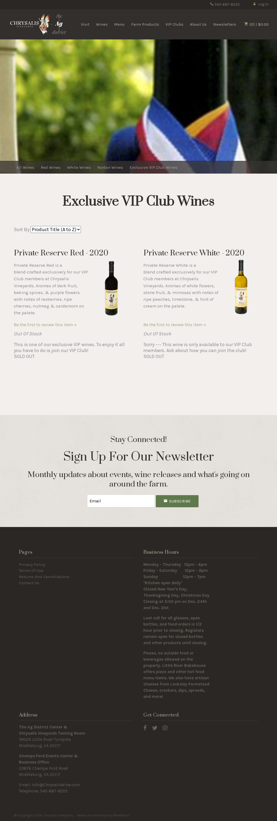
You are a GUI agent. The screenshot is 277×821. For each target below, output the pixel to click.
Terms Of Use (31, 570)
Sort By (21, 229)
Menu (119, 24)
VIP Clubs (174, 24)
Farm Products (145, 24)
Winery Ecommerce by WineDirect (103, 815)
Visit (85, 24)
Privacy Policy (32, 564)
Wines (102, 24)
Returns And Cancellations (44, 576)
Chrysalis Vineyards (38, 24)
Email (82, 495)
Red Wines (51, 167)
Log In (263, 4)
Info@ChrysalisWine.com (56, 784)
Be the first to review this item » (45, 324)
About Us (198, 24)
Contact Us (29, 582)
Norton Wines (110, 167)
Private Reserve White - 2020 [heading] (194, 253)
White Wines (79, 167)
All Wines (25, 167)
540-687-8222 (227, 4)
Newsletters (224, 24)
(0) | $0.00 (258, 24)
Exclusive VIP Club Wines (153, 167)
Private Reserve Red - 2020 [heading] (61, 253)
